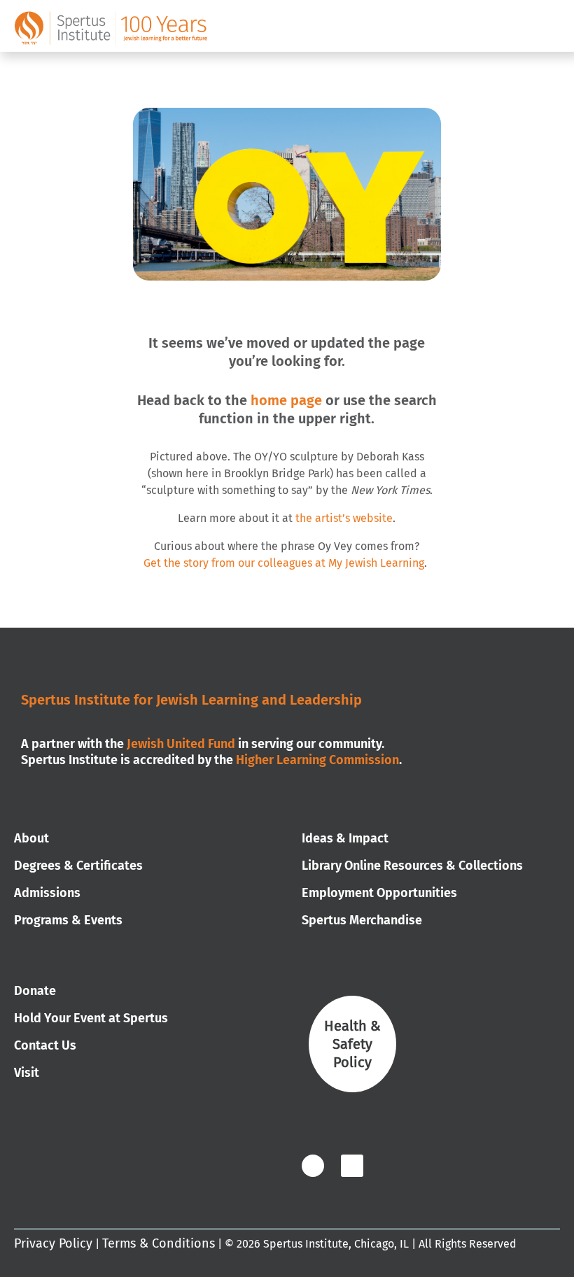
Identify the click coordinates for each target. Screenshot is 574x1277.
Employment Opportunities (379, 893)
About (31, 838)
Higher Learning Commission (317, 760)
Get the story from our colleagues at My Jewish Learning (284, 563)
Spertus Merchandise (362, 920)
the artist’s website (344, 518)
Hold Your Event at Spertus (91, 1018)
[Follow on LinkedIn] (352, 1166)
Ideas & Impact (345, 838)
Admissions (47, 893)
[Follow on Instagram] (390, 1165)
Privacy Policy (53, 1243)
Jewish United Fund (181, 744)
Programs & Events (68, 920)
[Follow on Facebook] (313, 1166)
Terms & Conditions (158, 1243)
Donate (35, 991)
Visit (26, 1072)
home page (286, 400)
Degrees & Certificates (78, 865)
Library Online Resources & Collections (412, 865)
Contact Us (45, 1045)
